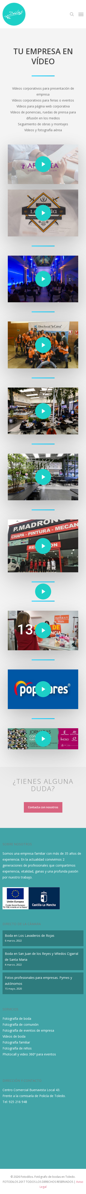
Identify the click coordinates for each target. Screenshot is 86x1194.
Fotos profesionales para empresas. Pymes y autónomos (38, 980)
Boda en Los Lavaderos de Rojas (29, 935)
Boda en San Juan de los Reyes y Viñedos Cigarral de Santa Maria (41, 956)
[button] (80, 14)
